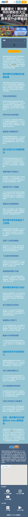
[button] (14, 2)
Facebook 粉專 (7, 493)
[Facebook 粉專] (8, 491)
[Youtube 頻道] (8, 496)
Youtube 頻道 (8, 499)
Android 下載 (20, 510)
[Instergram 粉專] (20, 491)
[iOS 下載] (8, 507)
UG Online (13, 64)
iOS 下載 (8, 510)
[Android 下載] (20, 507)
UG (12, 431)
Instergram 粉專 (20, 493)
